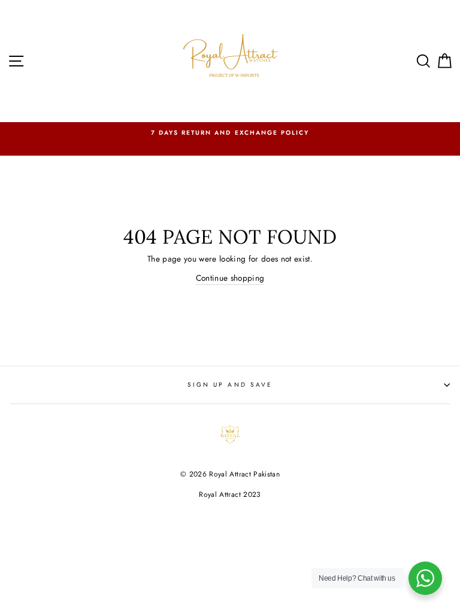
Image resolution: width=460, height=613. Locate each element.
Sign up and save (230, 384)
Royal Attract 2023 (230, 494)
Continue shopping (230, 278)
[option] (230, 133)
